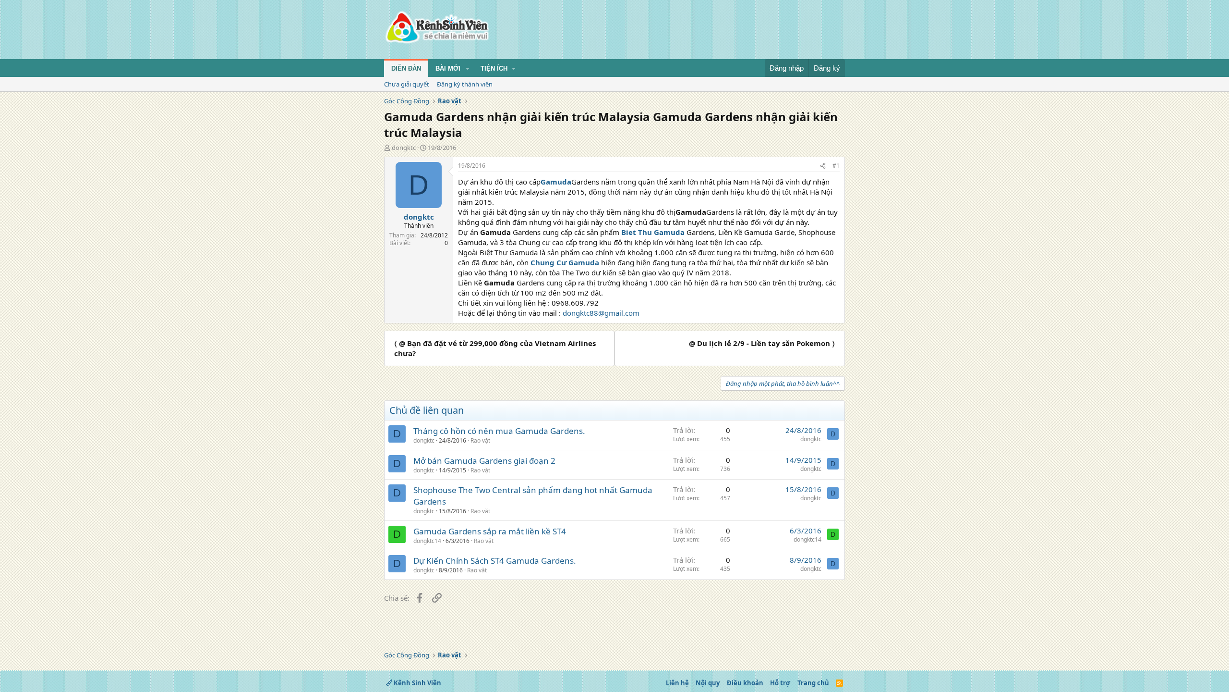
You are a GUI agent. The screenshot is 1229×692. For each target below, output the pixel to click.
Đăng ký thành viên (465, 84)
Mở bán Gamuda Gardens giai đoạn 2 (484, 460)
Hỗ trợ (780, 683)
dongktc (404, 147)
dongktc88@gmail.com (601, 313)
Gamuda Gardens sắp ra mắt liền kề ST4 (489, 531)
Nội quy (708, 683)
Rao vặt (480, 440)
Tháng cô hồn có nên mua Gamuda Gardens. (499, 430)
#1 (836, 165)
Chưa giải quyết (406, 84)
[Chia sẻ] (823, 166)
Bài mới (447, 68)
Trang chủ (813, 683)
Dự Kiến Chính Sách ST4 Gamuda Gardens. (494, 560)
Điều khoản (745, 683)
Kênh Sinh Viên (416, 683)
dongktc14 (427, 541)
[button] (467, 69)
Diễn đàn (406, 68)
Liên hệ (677, 683)
